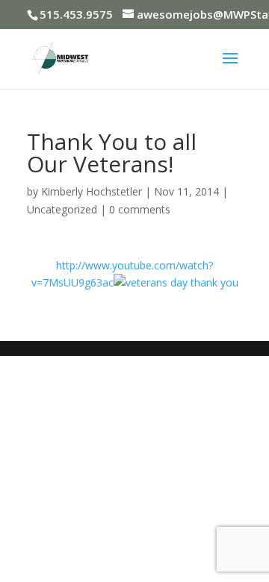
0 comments (139, 209)
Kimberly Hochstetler (91, 191)
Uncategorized (62, 209)
